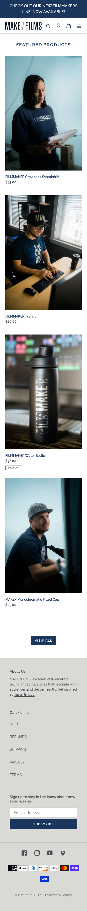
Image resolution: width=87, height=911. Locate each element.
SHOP (14, 724)
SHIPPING (18, 749)
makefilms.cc (24, 694)
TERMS (16, 775)
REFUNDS (18, 737)
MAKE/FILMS (35, 895)
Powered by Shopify (58, 895)
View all (43, 640)
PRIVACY (17, 762)
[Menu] (79, 26)
